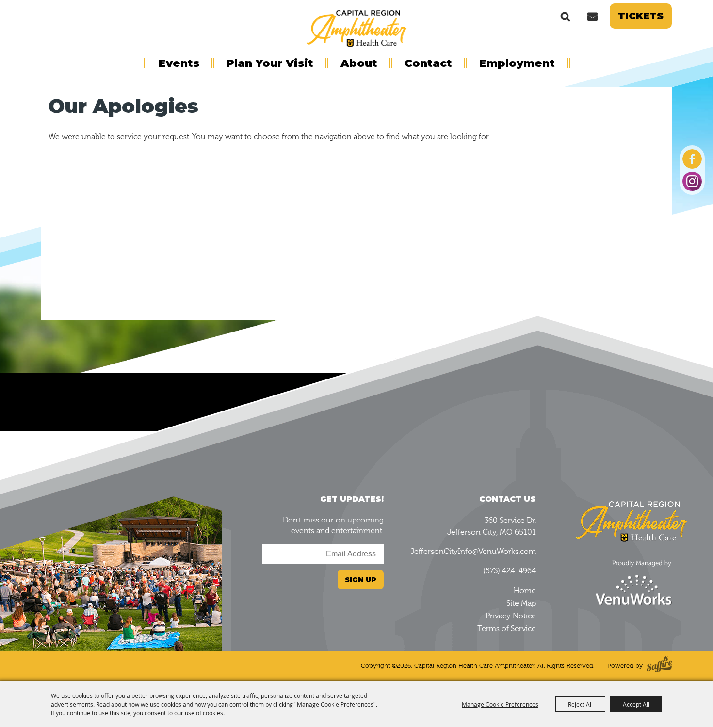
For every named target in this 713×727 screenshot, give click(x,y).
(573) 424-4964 (509, 571)
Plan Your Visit (270, 63)
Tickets (641, 16)
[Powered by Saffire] (659, 666)
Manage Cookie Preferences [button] (500, 704)
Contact (428, 63)
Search (565, 16)
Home (525, 590)
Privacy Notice (511, 616)
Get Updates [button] (592, 16)
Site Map (521, 603)
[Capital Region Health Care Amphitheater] (356, 27)
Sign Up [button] (360, 579)
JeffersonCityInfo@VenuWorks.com (473, 551)
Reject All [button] (580, 704)
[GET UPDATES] (592, 16)
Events (179, 63)
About (358, 63)
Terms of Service (506, 628)
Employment (517, 63)
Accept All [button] (636, 704)
